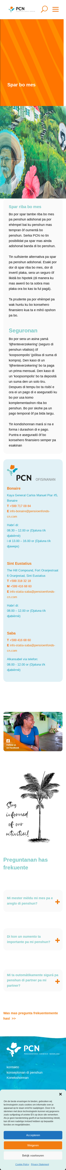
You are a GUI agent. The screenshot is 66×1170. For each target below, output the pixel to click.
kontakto (13, 1067)
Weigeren (33, 1145)
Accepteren (33, 1135)
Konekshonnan (18, 1078)
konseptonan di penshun (25, 1072)
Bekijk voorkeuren (33, 1155)
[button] (60, 1094)
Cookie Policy (22, 1164)
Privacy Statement (40, 1164)
